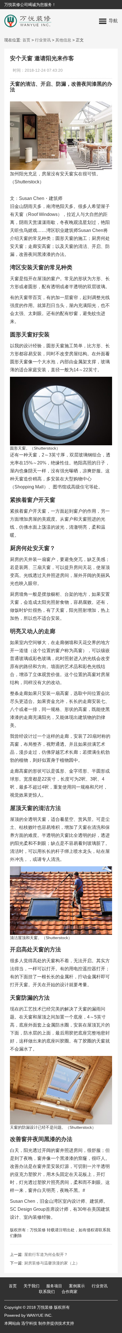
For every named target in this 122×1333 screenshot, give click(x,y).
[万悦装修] (26, 20)
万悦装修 (45, 1307)
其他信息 (63, 40)
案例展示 (77, 1286)
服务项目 (54, 1286)
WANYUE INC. (39, 1315)
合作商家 (69, 1291)
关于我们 (31, 1286)
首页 (26, 40)
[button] (108, 20)
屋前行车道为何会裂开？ (46, 1254)
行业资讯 (43, 40)
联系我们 (47, 1291)
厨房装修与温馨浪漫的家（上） (52, 1263)
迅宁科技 (29, 1323)
